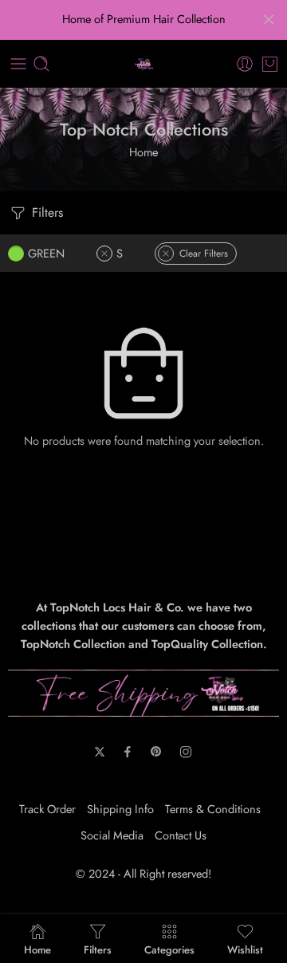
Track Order (47, 808)
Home (143, 151)
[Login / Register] (244, 63)
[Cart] (270, 63)
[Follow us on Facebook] (127, 751)
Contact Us (180, 835)
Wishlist (245, 948)
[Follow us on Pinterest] (156, 751)
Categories (169, 948)
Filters (45, 212)
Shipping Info (120, 808)
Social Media (112, 835)
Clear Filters (203, 253)
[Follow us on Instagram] (186, 752)
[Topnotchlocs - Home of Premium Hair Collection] (144, 64)
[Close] (268, 20)
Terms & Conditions (213, 808)
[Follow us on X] (99, 751)
